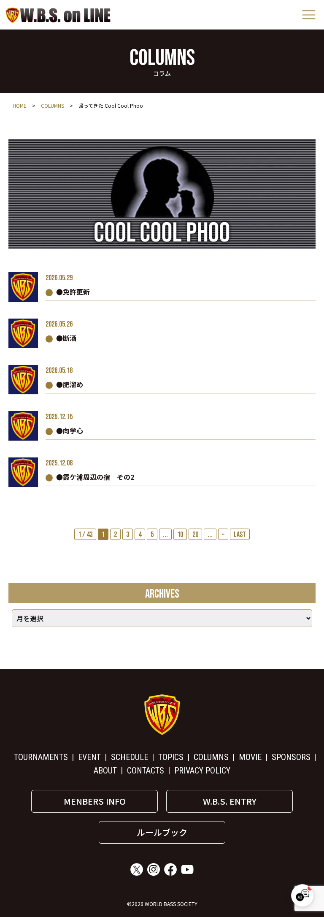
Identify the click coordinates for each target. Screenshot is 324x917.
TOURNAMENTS (41, 757)
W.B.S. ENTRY (229, 801)
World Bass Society (58, 15)
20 (195, 534)
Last (240, 534)
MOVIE (250, 757)
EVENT (89, 757)
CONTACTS (145, 770)
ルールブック (162, 832)
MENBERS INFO (95, 801)
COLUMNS (52, 105)
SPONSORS (291, 757)
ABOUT (105, 770)
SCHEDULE (129, 757)
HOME (20, 105)
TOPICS (171, 757)
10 (180, 534)
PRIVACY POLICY (202, 770)
